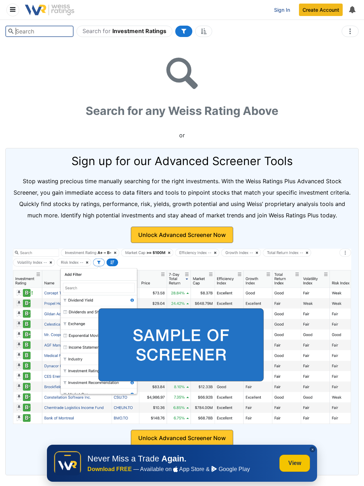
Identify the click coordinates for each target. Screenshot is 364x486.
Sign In (282, 10)
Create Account (321, 10)
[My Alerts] (352, 10)
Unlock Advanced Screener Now (182, 234)
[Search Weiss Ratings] (10, 31)
